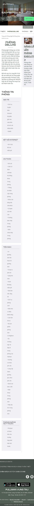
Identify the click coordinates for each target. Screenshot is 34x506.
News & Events (6, 461)
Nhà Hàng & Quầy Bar (15, 19)
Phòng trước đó (3, 31)
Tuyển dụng (30, 499)
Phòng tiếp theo (31, 31)
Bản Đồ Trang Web (15, 499)
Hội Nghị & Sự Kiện (20, 19)
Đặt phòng (29, 18)
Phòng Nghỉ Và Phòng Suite (9, 19)
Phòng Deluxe (13, 31)
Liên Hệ (24, 499)
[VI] (32, 12)
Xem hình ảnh (28, 27)
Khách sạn (3, 19)
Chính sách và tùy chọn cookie (12, 471)
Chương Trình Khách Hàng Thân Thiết (15, 466)
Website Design (18, 501)
